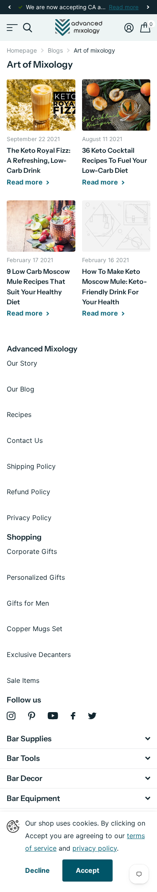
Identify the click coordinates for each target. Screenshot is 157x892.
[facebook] (73, 716)
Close (78, 738)
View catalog (11, 28)
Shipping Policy (31, 466)
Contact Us (25, 440)
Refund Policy (28, 492)
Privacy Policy (29, 517)
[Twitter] (92, 716)
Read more (124, 7)
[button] (9, 7)
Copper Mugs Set (34, 628)
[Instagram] (11, 716)
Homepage (22, 50)
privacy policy (94, 848)
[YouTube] (53, 715)
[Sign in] (129, 28)
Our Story (22, 363)
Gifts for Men (28, 603)
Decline (37, 870)
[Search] (27, 27)
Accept (87, 870)
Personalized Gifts (36, 577)
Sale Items (23, 680)
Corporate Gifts (32, 551)
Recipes (19, 414)
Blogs (55, 50)
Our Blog (20, 389)
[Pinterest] (31, 716)
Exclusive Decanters (39, 654)
